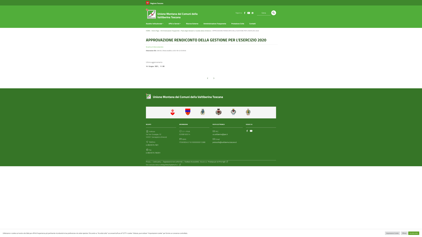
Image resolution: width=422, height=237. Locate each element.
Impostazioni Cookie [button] (392, 233)
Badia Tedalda (188, 112)
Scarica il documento (154, 47)
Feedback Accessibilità (192, 162)
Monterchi (219, 112)
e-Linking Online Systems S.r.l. (168, 165)
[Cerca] (273, 12)
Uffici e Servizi (174, 23)
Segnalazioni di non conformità (172, 162)
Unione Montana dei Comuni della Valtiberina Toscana (177, 15)
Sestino (249, 112)
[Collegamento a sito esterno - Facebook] (244, 13)
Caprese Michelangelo (203, 112)
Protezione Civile (237, 23)
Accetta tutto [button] (414, 233)
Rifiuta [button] (404, 233)
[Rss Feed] (252, 12)
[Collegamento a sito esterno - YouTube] (248, 13)
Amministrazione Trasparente (215, 23)
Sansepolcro (234, 112)
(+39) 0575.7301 (152, 145)
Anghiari (173, 112)
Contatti (252, 23)
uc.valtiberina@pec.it (220, 134)
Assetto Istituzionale (154, 23)
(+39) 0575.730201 (153, 152)
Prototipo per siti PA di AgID (217, 162)
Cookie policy (157, 162)
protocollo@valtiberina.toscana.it (225, 142)
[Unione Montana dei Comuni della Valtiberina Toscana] (151, 14)
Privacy (148, 162)
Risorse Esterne (192, 23)
